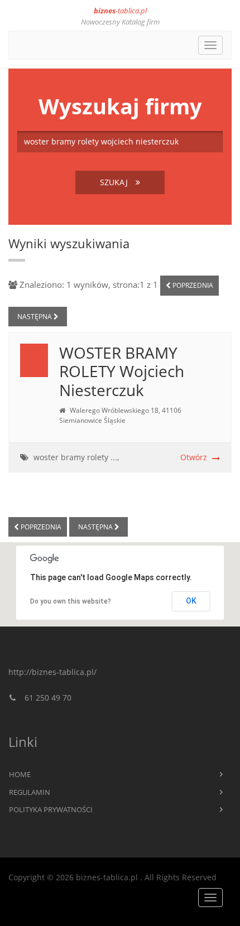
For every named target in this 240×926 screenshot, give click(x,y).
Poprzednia (192, 285)
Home (20, 774)
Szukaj (115, 182)
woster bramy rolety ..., (76, 457)
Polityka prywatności (51, 809)
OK (191, 600)
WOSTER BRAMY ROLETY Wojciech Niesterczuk (121, 371)
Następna (35, 316)
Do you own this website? (70, 601)
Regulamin (29, 792)
